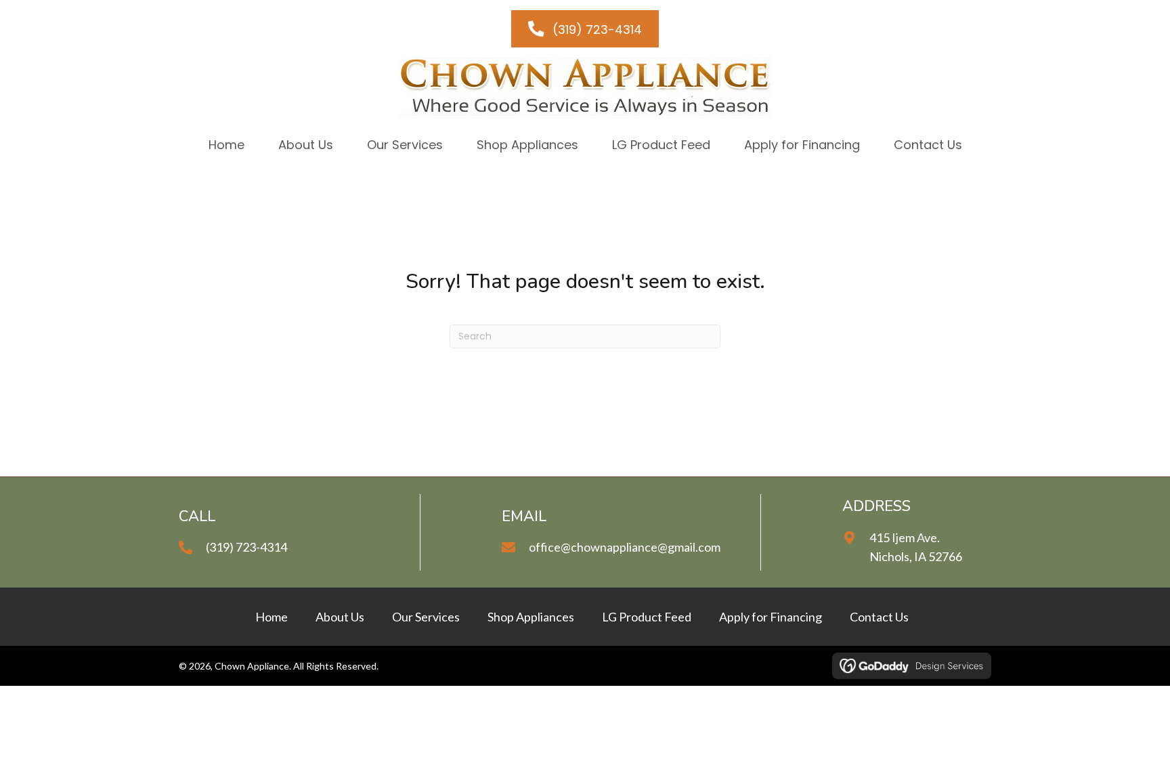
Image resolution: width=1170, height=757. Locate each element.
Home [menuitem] (271, 616)
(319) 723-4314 (246, 546)
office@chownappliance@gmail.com (624, 546)
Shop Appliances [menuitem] (531, 616)
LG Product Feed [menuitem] (646, 616)
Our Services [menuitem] (426, 616)
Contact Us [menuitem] (879, 616)
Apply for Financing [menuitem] (770, 616)
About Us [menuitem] (340, 616)
